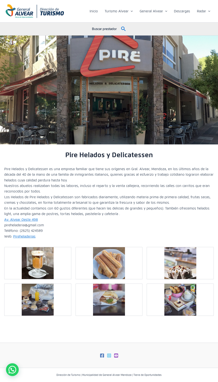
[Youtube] (116, 355)
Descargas (182, 11)
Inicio (94, 11)
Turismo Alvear (117, 11)
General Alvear (151, 11)
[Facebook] (102, 355)
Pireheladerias (24, 236)
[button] (131, 11)
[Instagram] (109, 355)
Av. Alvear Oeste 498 (21, 220)
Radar (201, 11)
